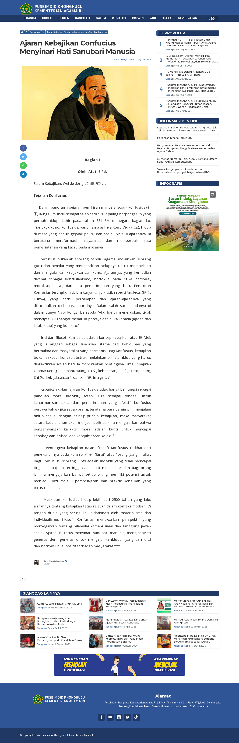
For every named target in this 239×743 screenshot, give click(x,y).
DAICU (167, 18)
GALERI (101, 18)
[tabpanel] (187, 219)
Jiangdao (35, 32)
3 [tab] (188, 246)
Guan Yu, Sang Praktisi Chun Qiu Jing (59, 603)
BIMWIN (138, 18)
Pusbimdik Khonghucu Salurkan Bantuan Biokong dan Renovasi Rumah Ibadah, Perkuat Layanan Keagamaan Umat (191, 103)
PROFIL (47, 18)
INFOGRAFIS (171, 183)
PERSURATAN (187, 18)
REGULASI (119, 18)
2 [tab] (186, 246)
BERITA (63, 18)
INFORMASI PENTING (179, 121)
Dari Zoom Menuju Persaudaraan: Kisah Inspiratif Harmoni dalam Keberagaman (126, 603)
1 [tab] (184, 246)
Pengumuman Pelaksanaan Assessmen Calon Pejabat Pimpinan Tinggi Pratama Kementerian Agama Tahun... (186, 148)
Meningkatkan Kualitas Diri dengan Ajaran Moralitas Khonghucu (127, 621)
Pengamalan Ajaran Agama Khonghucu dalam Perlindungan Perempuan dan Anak (56, 621)
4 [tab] (191, 246)
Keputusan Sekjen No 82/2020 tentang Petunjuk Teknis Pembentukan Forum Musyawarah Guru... (187, 129)
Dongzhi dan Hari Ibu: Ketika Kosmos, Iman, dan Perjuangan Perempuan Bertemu (124, 638)
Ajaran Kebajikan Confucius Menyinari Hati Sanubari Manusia (77, 32)
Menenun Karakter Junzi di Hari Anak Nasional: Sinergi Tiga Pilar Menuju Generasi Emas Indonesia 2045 (194, 605)
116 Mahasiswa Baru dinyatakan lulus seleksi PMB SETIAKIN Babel (188, 73)
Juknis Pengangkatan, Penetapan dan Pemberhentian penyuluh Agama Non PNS (183, 171)
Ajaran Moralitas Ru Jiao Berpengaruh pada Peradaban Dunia (59, 639)
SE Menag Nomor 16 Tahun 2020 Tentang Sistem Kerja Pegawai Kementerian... (187, 160)
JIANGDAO (82, 18)
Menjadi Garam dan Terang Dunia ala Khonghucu (196, 621)
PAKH (153, 18)
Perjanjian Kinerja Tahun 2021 (175, 137)
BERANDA (29, 18)
